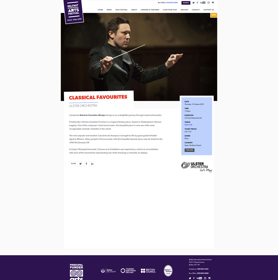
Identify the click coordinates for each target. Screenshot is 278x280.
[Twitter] (193, 3)
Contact (196, 10)
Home (100, 10)
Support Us (209, 10)
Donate (186, 2)
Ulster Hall (188, 125)
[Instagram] (209, 3)
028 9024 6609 (172, 3)
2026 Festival (121, 10)
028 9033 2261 (202, 269)
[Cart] (213, 3)
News (109, 10)
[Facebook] (197, 3)
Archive (184, 10)
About (134, 10)
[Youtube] (202, 3)
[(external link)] (76, 275)
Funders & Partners (150, 10)
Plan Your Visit (170, 10)
